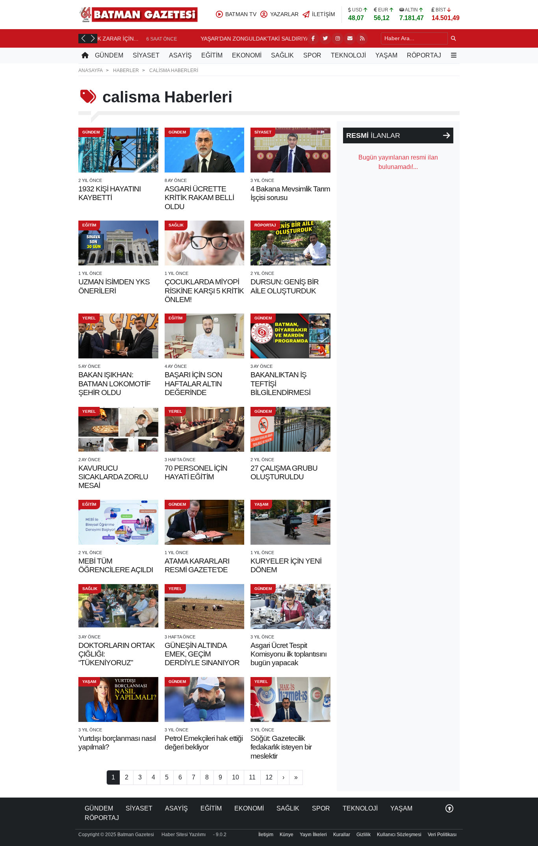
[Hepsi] (446, 135)
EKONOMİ (247, 55)
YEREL (89, 318)
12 (269, 777)
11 (252, 777)
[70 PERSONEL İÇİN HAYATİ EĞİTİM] (205, 429)
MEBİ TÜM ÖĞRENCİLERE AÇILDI (115, 565)
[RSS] (362, 39)
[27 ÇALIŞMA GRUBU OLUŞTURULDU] (290, 429)
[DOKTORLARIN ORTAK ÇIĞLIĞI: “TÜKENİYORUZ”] (118, 606)
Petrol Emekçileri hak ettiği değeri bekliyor (204, 742)
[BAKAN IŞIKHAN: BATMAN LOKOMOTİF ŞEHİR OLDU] (118, 336)
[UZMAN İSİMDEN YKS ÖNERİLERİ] (118, 243)
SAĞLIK (282, 55)
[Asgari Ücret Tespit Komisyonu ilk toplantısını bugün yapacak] (290, 606)
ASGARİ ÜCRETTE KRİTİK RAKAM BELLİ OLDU (199, 198)
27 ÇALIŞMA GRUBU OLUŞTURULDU (283, 472)
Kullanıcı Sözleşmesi (399, 834)
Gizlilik (363, 834)
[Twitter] (325, 39)
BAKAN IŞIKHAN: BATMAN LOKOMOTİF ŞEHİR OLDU (114, 384)
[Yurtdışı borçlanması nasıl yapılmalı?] (118, 699)
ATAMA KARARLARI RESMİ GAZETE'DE (197, 565)
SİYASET (146, 55)
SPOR (312, 55)
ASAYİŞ (180, 55)
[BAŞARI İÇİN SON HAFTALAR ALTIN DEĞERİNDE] (205, 336)
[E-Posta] (350, 39)
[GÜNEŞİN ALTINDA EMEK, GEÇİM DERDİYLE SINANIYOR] (205, 606)
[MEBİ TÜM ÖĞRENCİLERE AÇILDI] (118, 522)
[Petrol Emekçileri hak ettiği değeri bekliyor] (205, 699)
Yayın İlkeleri (313, 834)
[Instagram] (337, 39)
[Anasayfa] (85, 55)
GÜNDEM (109, 55)
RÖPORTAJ (424, 55)
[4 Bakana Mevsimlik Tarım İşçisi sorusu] (290, 150)
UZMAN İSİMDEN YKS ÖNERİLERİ (114, 286)
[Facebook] (313, 39)
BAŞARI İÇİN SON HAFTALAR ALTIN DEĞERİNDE (193, 384)
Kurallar (341, 834)
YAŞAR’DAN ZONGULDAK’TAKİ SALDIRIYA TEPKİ (166, 38)
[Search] (453, 38)
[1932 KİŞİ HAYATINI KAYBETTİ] (118, 150)
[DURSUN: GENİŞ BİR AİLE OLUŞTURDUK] (290, 243)
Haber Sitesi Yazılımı (183, 834)
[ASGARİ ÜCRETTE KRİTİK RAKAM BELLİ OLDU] (205, 150)
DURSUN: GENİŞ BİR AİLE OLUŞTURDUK (284, 286)
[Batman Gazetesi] (138, 14)
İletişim (265, 834)
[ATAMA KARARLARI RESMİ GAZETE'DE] (205, 522)
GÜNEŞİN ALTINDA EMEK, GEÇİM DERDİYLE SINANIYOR (202, 654)
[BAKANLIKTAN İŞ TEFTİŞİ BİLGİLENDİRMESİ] (290, 336)
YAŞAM (386, 55)
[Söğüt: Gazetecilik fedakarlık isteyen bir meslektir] (290, 699)
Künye (286, 834)
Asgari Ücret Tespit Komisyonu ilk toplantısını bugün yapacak (288, 654)
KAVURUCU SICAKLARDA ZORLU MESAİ (113, 477)
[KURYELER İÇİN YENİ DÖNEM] (290, 522)
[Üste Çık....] (449, 808)
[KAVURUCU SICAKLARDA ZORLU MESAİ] (118, 429)
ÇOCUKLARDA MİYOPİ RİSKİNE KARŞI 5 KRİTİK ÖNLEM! (204, 291)
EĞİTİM (212, 55)
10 (235, 777)
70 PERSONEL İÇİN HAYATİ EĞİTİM (196, 472)
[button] (83, 38)
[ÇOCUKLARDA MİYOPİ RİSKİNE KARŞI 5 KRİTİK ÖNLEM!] (205, 243)
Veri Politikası (442, 834)
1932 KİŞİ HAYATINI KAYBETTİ (109, 193)
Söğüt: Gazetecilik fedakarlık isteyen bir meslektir (281, 747)
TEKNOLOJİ (348, 55)
